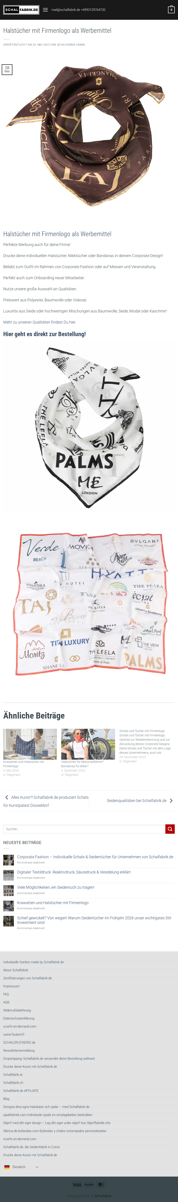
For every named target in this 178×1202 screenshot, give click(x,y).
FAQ (6, 994)
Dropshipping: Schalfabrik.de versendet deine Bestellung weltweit (49, 1059)
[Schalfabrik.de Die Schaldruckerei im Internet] (21, 10)
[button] (45, 9)
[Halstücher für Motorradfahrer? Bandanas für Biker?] (88, 744)
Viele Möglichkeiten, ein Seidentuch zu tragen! (55, 887)
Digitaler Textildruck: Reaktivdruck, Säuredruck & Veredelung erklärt (74, 872)
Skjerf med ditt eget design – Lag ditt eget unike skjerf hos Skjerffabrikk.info (56, 1123)
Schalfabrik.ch (13, 1083)
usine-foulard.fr (14, 1034)
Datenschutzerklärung (18, 1018)
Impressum (11, 986)
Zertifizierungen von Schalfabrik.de (27, 978)
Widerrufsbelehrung (17, 1010)
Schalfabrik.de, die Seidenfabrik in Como (31, 1147)
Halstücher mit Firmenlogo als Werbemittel (57, 234)
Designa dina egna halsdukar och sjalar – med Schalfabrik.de (46, 1107)
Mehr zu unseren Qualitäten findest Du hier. (39, 322)
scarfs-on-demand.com (19, 1026)
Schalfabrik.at (13, 1075)
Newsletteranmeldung (19, 1051)
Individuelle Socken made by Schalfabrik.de (33, 962)
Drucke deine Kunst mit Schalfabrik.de (30, 1067)
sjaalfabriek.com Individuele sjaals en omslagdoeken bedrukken (47, 1115)
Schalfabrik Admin (71, 44)
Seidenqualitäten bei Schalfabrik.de (137, 800)
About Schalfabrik (15, 970)
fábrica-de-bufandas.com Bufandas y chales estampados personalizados (54, 1131)
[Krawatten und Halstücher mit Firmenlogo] (30, 744)
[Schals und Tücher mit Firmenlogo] (148, 746)
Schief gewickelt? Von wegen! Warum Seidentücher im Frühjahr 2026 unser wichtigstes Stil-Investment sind (94, 920)
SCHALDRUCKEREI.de (19, 1042)
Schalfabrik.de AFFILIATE (21, 1091)
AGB (6, 1002)
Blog (6, 1099)
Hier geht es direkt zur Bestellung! (44, 334)
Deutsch (18, 1167)
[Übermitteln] (170, 829)
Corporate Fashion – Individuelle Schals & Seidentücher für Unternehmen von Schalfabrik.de (95, 857)
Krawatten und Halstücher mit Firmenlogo (53, 903)
